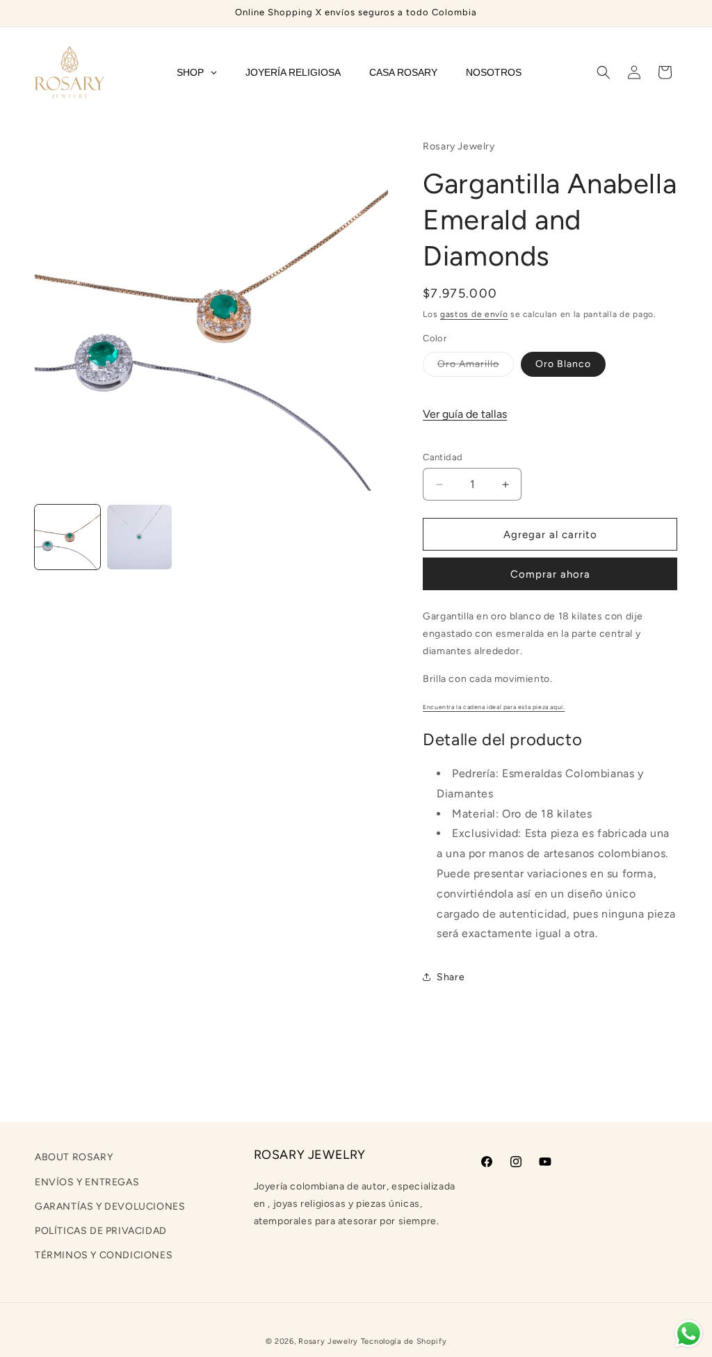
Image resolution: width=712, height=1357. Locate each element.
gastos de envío (474, 314)
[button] (603, 72)
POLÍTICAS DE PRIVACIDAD (101, 1231)
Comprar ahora (550, 574)
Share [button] (450, 977)
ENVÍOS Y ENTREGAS (87, 1182)
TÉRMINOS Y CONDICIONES (103, 1255)
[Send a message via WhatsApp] (688, 1333)
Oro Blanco (563, 364)
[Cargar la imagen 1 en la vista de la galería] (67, 537)
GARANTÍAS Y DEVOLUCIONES (110, 1206)
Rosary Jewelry (328, 1341)
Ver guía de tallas (465, 414)
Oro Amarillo (475, 367)
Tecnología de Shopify (404, 1341)
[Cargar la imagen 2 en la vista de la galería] (139, 537)
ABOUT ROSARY (74, 1157)
